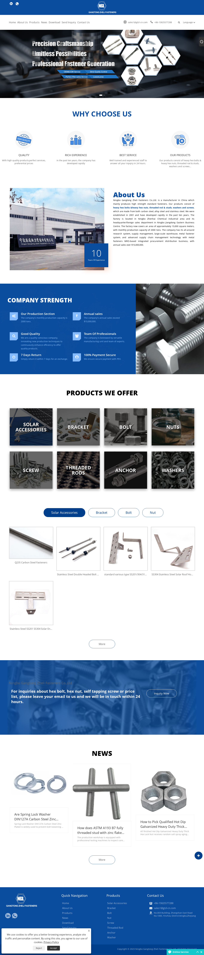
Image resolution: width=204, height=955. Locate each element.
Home (12, 22)
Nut (153, 512)
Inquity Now (161, 693)
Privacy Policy (51, 942)
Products (34, 22)
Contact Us (83, 22)
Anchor (111, 932)
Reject (39, 948)
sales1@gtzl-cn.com (138, 22)
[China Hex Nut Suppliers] (102, 48)
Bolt (129, 512)
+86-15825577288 (163, 22)
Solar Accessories (64, 512)
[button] (100, 95)
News (44, 22)
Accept (53, 948)
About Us (22, 22)
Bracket (101, 512)
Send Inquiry (69, 22)
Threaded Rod (115, 927)
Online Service (180, 952)
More (102, 644)
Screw (110, 922)
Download (54, 22)
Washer (111, 937)
